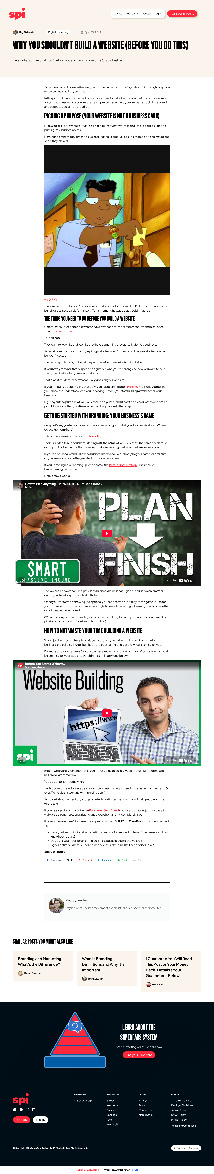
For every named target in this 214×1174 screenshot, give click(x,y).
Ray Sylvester (76, 900)
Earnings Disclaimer (182, 1105)
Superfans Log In (83, 1100)
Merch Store (146, 1114)
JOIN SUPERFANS (182, 13)
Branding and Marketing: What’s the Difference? (40, 965)
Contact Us (145, 1109)
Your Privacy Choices (117, 1169)
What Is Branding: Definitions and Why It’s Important (103, 968)
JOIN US (21, 1120)
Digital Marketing (58, 32)
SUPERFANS (80, 1094)
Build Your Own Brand (104, 810)
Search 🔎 (112, 1124)
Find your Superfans (139, 1055)
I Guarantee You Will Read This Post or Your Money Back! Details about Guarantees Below (169, 971)
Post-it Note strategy (123, 465)
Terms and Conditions (183, 1125)
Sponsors (112, 1114)
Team (142, 1105)
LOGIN (40, 1120)
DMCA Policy (178, 1114)
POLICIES (176, 1094)
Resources (113, 1094)
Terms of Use (178, 1109)
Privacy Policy (179, 1119)
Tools (109, 1119)
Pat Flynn (144, 1100)
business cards (64, 331)
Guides (111, 1100)
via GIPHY (50, 299)
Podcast (111, 1109)
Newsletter (113, 1105)
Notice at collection (87, 1169)
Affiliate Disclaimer (181, 1100)
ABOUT (142, 1094)
